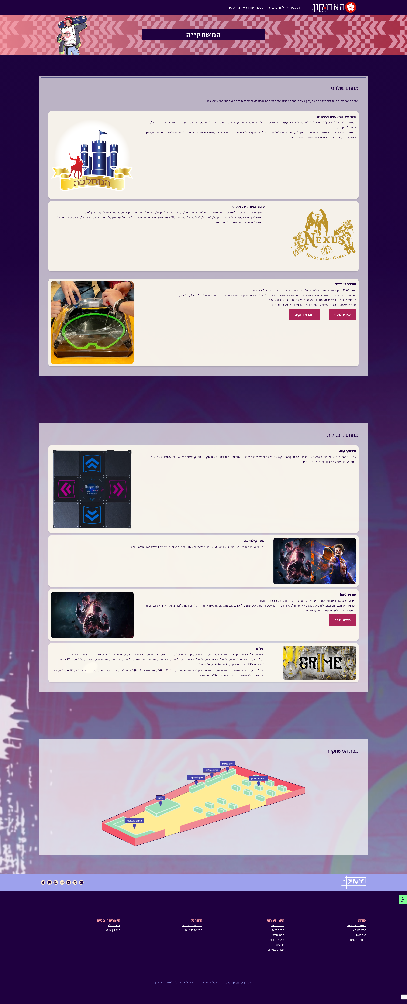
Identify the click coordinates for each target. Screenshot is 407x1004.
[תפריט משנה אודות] (244, 7)
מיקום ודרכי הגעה (356, 925)
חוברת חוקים (305, 314)
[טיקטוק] (43, 882)
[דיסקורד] (49, 882)
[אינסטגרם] (62, 882)
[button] (403, 899)
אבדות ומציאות (276, 949)
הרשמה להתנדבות (192, 925)
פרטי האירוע (359, 930)
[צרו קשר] (81, 882)
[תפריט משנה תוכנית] (288, 7)
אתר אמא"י (114, 925)
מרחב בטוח (278, 930)
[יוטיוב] (68, 882)
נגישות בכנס (277, 925)
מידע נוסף (342, 314)
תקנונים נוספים (358, 940)
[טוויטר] (74, 882)
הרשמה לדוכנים (193, 930)
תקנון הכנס (278, 935)
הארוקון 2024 (113, 930)
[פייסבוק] (55, 882)
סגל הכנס (361, 935)
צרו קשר (279, 944)
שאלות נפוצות (276, 940)
